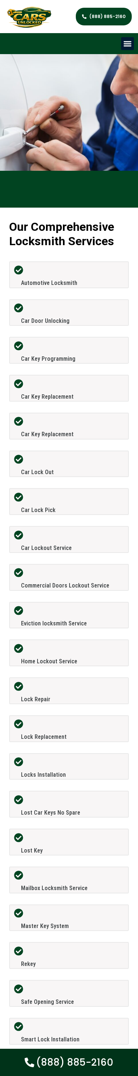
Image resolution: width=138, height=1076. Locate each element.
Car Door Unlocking (45, 320)
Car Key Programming (48, 358)
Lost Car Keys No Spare (50, 812)
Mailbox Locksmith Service (54, 888)
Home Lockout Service (49, 661)
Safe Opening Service (47, 1001)
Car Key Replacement (47, 396)
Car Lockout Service (46, 547)
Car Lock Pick (38, 510)
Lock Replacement (44, 736)
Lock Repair (35, 699)
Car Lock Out (37, 472)
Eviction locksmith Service (54, 623)
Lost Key (32, 850)
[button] (127, 43)
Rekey (28, 963)
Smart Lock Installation (50, 1039)
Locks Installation (43, 774)
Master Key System (45, 925)
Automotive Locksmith (49, 282)
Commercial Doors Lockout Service (65, 585)
